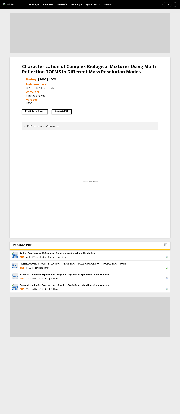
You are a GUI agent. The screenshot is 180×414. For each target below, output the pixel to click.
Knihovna (48, 4)
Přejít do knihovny (35, 111)
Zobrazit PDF (61, 111)
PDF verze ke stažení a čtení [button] (43, 126)
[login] (175, 4)
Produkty (76, 4)
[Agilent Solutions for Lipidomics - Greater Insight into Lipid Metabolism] (15, 255)
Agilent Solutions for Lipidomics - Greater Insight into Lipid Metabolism (58, 253)
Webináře (62, 4)
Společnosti (93, 4)
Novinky (34, 4)
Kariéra (107, 4)
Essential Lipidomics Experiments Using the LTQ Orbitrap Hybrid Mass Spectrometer (64, 274)
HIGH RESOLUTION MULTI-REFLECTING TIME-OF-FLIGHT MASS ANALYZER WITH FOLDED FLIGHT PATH (73, 264)
